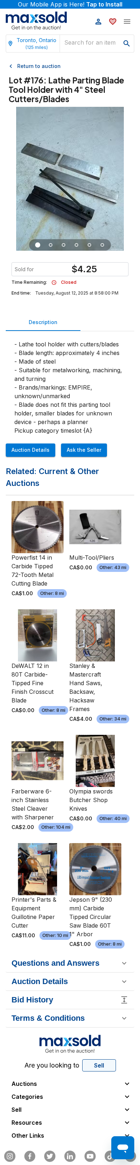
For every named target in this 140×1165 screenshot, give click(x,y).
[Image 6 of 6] (102, 245)
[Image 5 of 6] (89, 245)
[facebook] (29, 1156)
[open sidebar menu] (127, 22)
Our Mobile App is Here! (70, 4)
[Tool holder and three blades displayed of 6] (37, 245)
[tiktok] (110, 1156)
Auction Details (30, 450)
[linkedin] (70, 1156)
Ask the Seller (84, 450)
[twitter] (50, 1156)
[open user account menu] (98, 22)
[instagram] (9, 1156)
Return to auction (39, 66)
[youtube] (90, 1156)
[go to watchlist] (113, 22)
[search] (127, 43)
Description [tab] (43, 322)
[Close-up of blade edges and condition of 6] (63, 245)
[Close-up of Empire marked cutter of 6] (50, 245)
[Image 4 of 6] (76, 245)
